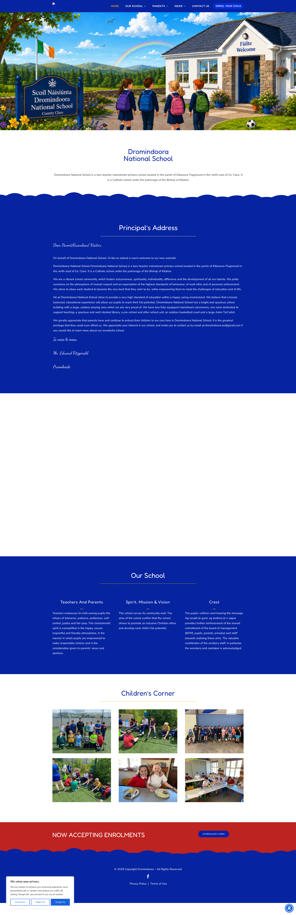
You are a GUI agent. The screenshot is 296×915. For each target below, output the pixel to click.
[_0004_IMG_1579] (148, 711)
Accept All (60, 902)
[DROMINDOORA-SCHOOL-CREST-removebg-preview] (63, 4)
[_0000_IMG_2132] (214, 759)
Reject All (40, 902)
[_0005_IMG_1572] (81, 711)
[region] (40, 892)
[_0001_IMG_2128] (148, 759)
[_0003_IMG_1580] (81, 759)
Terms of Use (158, 884)
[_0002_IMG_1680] (214, 711)
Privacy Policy (139, 884)
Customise (20, 902)
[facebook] (148, 876)
